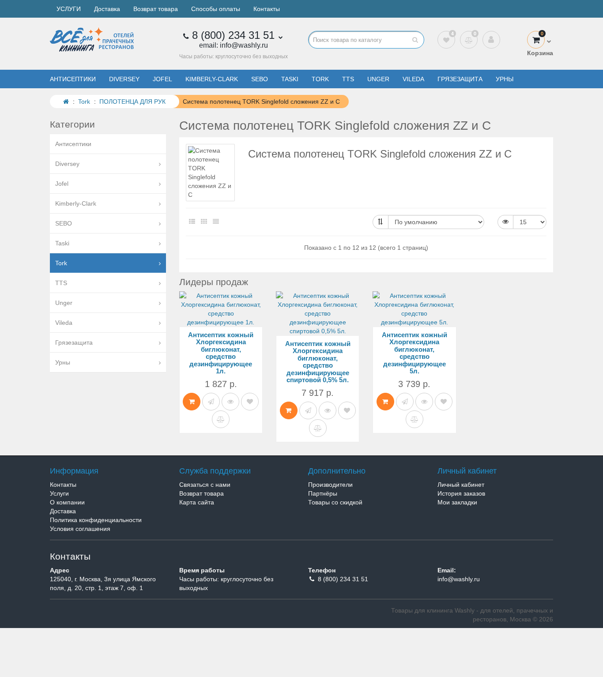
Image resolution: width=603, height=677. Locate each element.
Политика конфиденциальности (96, 519)
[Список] (192, 221)
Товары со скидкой (335, 502)
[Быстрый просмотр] (230, 401)
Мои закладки (457, 502)
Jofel (162, 79)
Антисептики (73, 79)
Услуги (59, 493)
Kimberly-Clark (211, 79)
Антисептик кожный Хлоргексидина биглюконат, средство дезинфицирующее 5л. (414, 353)
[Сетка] (204, 221)
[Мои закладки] (446, 40)
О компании (67, 502)
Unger (378, 79)
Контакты (266, 8)
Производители (330, 484)
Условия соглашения (80, 528)
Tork (320, 79)
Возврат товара (155, 8)
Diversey (124, 79)
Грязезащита (459, 79)
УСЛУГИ (69, 8)
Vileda (413, 79)
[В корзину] (191, 401)
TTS (348, 79)
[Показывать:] (505, 222)
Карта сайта (196, 502)
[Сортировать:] (380, 222)
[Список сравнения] (469, 40)
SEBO (259, 79)
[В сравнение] (221, 419)
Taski (289, 79)
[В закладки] (250, 401)
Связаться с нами (204, 484)
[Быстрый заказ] (211, 401)
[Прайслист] (216, 221)
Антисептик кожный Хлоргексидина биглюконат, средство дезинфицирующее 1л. (220, 353)
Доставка (107, 8)
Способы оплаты (215, 8)
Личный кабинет (460, 484)
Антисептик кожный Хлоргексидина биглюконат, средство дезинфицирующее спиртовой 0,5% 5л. (317, 362)
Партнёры (322, 493)
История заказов (461, 493)
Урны (504, 79)
